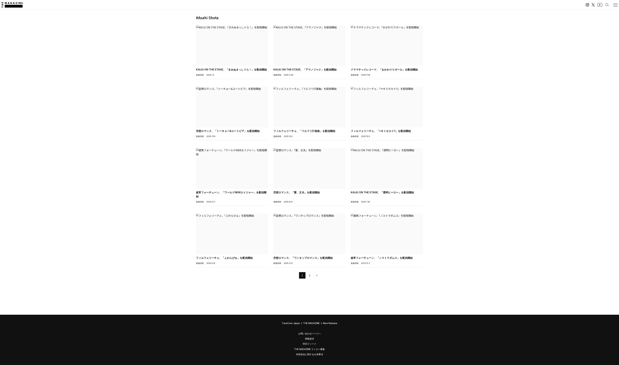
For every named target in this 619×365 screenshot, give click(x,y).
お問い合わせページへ (309, 333)
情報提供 (309, 338)
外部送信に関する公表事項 (309, 354)
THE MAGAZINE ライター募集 (309, 349)
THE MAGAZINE (311, 323)
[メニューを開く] (615, 4)
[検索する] (607, 5)
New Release (330, 323)
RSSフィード (309, 343)
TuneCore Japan (291, 323)
